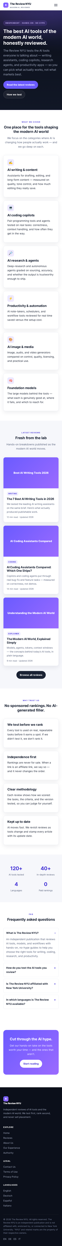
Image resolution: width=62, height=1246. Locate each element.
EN (4, 1239)
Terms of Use (10, 1171)
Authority (8, 1152)
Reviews (7, 1137)
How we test (14, 94)
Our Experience (11, 1147)
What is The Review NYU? (22, 932)
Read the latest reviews (21, 84)
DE (9, 1239)
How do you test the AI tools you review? (26, 970)
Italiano (7, 1205)
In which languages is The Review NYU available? (27, 1001)
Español (7, 1200)
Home (6, 1133)
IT (20, 1239)
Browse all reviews (31, 674)
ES (15, 1239)
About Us (8, 1142)
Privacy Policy (10, 1176)
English (7, 1190)
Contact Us (9, 1166)
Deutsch (7, 1195)
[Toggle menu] (56, 5)
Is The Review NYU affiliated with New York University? (27, 985)
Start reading (31, 1063)
